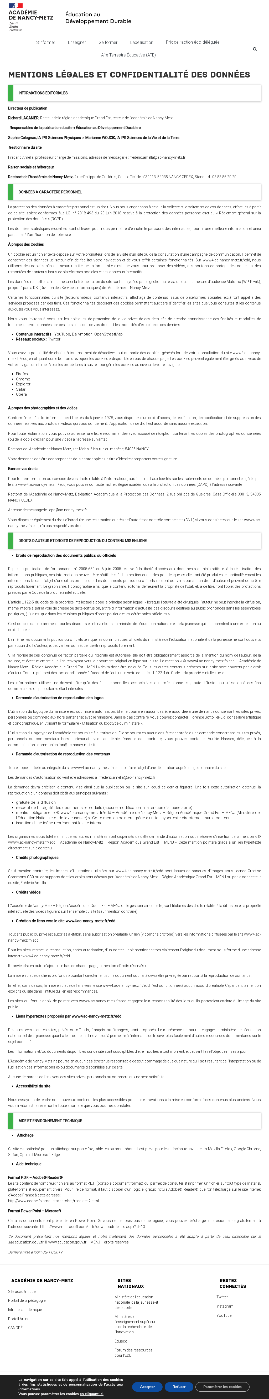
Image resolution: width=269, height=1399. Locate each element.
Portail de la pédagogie (26, 1300)
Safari (21, 389)
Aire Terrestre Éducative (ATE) (128, 55)
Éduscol (121, 1341)
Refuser (179, 1386)
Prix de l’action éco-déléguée (193, 42)
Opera (21, 394)
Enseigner (77, 42)
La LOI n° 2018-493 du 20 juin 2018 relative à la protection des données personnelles (133, 213)
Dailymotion (82, 334)
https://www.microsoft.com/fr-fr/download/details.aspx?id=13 (92, 1227)
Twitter (54, 339)
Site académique (21, 1291)
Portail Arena (18, 1319)
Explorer (23, 384)
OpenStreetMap (108, 334)
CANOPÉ (15, 1328)
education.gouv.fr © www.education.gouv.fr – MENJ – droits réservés (72, 1242)
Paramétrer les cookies (222, 1386)
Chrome (23, 379)
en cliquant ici (92, 1394)
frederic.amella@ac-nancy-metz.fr (157, 157)
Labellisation (141, 42)
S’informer (45, 42)
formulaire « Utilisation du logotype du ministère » (101, 723)
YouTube (62, 334)
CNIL (189, 520)
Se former (108, 42)
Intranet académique (25, 1310)
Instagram (225, 1306)
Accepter (147, 1386)
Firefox (22, 373)
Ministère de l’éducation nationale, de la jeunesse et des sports (136, 1302)
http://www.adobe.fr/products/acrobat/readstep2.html (53, 1201)
